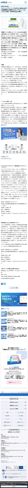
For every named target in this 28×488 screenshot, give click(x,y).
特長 (7, 412)
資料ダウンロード (7, 425)
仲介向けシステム (14, 402)
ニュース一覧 (14, 287)
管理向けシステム (14, 405)
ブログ (20, 419)
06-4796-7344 (6, 445)
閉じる (14, 486)
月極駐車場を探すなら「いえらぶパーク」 (9, 462)
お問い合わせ (20, 425)
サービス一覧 (20, 412)
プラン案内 (20, 415)
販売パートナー (21, 422)
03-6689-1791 (6, 438)
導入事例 (7, 415)
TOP (3, 392)
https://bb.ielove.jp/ (6, 158)
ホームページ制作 (14, 408)
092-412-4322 (6, 457)
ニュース (7, 392)
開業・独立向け (7, 422)
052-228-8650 (6, 451)
